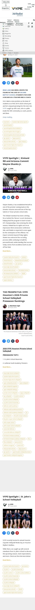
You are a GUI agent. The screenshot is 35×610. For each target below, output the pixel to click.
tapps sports (16, 138)
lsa (26, 412)
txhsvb (20, 589)
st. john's (6, 569)
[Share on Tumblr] (12, 83)
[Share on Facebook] (4, 83)
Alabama (16, 20)
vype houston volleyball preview (21, 452)
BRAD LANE (7, 90)
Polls (6, 41)
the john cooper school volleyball (13, 419)
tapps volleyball (24, 393)
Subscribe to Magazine (6, 5)
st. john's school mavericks (11, 403)
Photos (7, 38)
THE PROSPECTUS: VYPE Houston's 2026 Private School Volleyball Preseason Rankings (15, 296)
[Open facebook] (28, 23)
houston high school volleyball (12, 380)
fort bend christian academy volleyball (14, 439)
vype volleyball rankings (10, 389)
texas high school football (11, 267)
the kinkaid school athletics (11, 273)
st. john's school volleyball (11, 399)
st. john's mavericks (17, 569)
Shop (6, 43)
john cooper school (9, 422)
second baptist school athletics (12, 128)
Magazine (8, 33)
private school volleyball (10, 393)
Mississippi (19, 23)
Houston (16, 53)
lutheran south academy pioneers (13, 409)
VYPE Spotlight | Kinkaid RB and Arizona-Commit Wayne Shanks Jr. (16, 161)
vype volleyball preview (10, 383)
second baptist (8, 125)
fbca (29, 439)
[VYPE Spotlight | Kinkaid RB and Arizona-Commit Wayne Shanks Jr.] (17, 183)
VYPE (4, 108)
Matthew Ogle (15, 306)
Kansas (17, 22)
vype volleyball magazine (11, 386)
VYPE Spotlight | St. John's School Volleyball (17, 498)
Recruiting (8, 36)
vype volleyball (24, 383)
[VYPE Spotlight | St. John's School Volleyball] (17, 518)
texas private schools (9, 141)
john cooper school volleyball (12, 425)
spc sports (7, 138)
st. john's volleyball (9, 582)
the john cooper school (20, 416)
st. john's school (18, 396)
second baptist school (10, 148)
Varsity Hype (19, 25)
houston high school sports (19, 122)
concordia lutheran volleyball (12, 432)
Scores (7, 48)
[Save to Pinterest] (17, 83)
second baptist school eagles (12, 132)
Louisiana (10, 23)
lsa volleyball (7, 416)
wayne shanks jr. (8, 280)
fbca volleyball (8, 442)
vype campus (22, 141)
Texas (9, 20)
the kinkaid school (23, 270)
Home (4, 53)
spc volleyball (7, 396)
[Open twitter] (32, 23)
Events (7, 45)
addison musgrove (9, 445)
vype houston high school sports (13, 145)
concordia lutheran (9, 429)
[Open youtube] (32, 26)
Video (6, 31)
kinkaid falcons (8, 260)
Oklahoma (10, 25)
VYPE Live (7, 26)
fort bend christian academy (11, 435)
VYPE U (7, 29)
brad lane (6, 122)
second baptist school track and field (14, 135)
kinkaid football (8, 264)
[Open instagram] (28, 26)
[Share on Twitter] (8, 83)
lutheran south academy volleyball (13, 412)
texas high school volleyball (11, 373)
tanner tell (20, 445)
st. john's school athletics (22, 573)
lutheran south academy (10, 406)
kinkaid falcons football (21, 260)
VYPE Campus (9, 50)
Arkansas (10, 22)
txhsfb (23, 273)
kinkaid (24, 257)
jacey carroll (18, 442)
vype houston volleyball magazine (13, 455)
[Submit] (34, 20)
